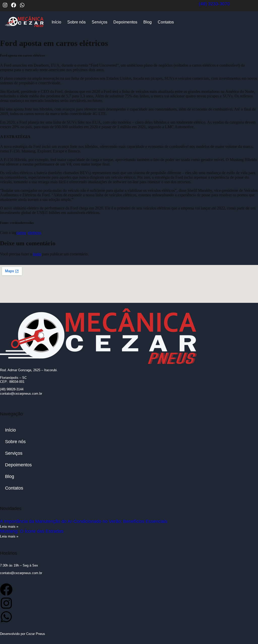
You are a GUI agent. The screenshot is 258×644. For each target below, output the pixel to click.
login (37, 254)
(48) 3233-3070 (214, 3)
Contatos (166, 22)
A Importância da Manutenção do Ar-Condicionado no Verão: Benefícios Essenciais (83, 521)
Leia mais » (9, 526)
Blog (147, 22)
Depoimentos (125, 22)
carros (21, 232)
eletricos (34, 232)
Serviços (99, 22)
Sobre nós (76, 22)
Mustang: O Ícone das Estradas (31, 531)
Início (56, 22)
